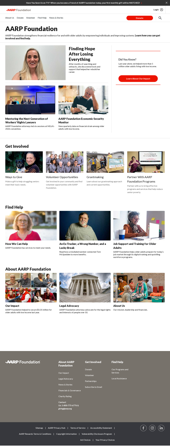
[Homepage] (18, 10)
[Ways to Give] (24, 162)
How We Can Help (16, 243)
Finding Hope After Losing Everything (82, 54)
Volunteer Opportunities (62, 177)
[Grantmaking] (105, 162)
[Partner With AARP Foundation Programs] (146, 162)
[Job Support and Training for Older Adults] (139, 225)
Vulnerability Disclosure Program (97, 434)
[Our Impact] (31, 287)
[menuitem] (9, 19)
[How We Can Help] (31, 225)
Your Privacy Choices (105, 440)
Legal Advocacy (69, 305)
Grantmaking (95, 177)
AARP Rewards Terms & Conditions (35, 434)
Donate (139, 18)
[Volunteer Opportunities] (64, 162)
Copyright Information (66, 434)
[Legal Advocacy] (85, 287)
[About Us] (139, 287)
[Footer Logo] (26, 363)
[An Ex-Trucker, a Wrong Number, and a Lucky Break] (85, 225)
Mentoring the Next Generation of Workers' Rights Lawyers (26, 120)
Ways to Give (13, 177)
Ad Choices (85, 440)
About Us (119, 305)
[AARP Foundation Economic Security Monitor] (83, 100)
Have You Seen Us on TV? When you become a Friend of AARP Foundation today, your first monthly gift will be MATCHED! (83, 3)
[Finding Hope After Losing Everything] (35, 62)
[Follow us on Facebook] (143, 428)
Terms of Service (77, 428)
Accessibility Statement (101, 428)
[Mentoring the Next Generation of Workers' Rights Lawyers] (30, 100)
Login (156, 9)
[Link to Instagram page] (152, 428)
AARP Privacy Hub (56, 428)
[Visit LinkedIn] (161, 428)
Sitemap (39, 428)
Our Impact (12, 305)
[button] (160, 18)
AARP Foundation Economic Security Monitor (81, 120)
